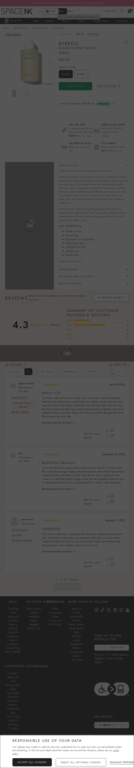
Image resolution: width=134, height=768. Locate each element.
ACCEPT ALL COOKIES (32, 762)
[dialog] (67, 751)
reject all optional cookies (81, 762)
